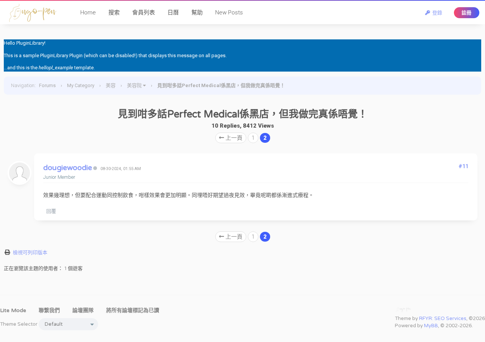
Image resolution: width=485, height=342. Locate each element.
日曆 (173, 12)
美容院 (134, 85)
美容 (111, 85)
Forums (47, 85)
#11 (463, 166)
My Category (80, 85)
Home (88, 12)
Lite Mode (13, 310)
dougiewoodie (67, 167)
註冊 (466, 13)
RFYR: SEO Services (442, 318)
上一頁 (233, 137)
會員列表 (143, 12)
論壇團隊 (83, 310)
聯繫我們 (49, 310)
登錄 (436, 13)
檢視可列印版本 (30, 252)
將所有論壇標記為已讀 (132, 310)
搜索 (114, 12)
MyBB (431, 326)
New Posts (229, 12)
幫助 (197, 12)
